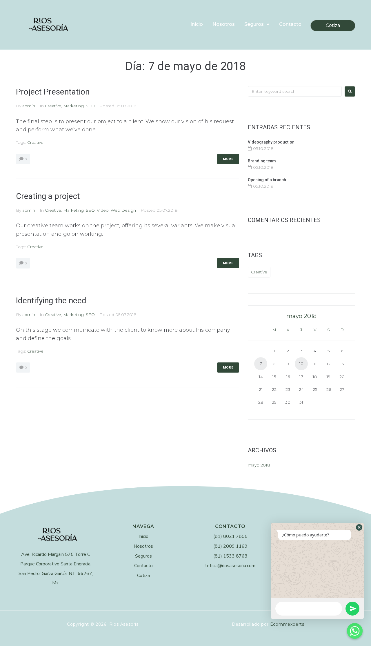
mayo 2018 (259, 465)
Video (103, 210)
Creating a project (48, 196)
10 (301, 363)
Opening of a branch (267, 179)
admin (28, 105)
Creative (53, 105)
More (228, 159)
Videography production (271, 142)
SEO (90, 105)
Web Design (123, 210)
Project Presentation (53, 92)
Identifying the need (51, 300)
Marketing (73, 105)
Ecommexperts (287, 624)
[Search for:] (295, 91)
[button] (359, 527)
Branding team (262, 161)
